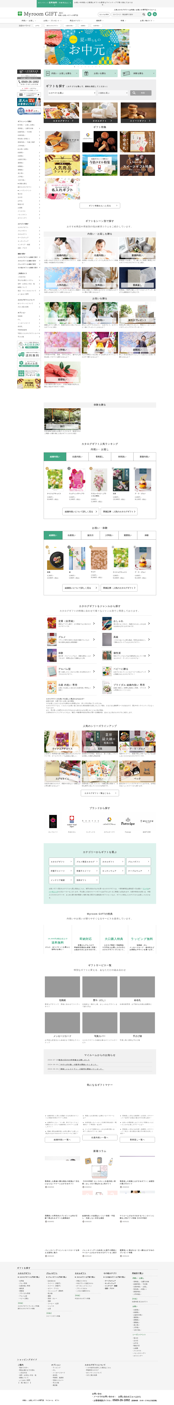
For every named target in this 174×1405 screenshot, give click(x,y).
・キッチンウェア (109, 1283)
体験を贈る (138, 73)
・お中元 (135, 1343)
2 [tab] (78, 67)
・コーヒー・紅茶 (52, 1303)
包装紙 (20, 316)
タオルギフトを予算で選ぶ (86, 1277)
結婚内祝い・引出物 (25, 132)
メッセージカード (24, 323)
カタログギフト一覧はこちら (98, 793)
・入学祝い (136, 1327)
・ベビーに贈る (23, 1298)
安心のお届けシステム (25, 280)
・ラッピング (55, 1367)
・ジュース (50, 1306)
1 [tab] (74, 67)
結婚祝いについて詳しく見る (78, 588)
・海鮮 (48, 1301)
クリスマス (21, 211)
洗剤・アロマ (22, 248)
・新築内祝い (136, 1291)
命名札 (20, 326)
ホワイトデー (22, 218)
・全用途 (21, 1281)
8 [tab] (99, 67)
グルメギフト (22, 231)
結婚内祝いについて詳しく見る (79, 512)
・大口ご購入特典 (91, 1375)
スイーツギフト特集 (53, 1316)
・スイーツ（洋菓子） (54, 1283)
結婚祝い (83, 25)
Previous (44, 47)
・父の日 (135, 1341)
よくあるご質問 (23, 294)
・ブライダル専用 (24, 1293)
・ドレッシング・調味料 (54, 1291)
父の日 (20, 197)
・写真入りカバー (57, 1380)
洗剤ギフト (82, 880)
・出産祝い (136, 1310)
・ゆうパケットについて (93, 1373)
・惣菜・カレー (51, 1298)
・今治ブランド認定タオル (84, 1283)
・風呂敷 (54, 1385)
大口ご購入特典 (23, 307)
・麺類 (48, 1296)
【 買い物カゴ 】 (25, 1383)
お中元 (37, 25)
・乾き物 (49, 1293)
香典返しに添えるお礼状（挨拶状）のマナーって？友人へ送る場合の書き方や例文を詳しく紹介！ (137, 1131)
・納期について (23, 1378)
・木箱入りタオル (81, 1281)
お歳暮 (20, 208)
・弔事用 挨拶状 (57, 1378)
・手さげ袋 (55, 1383)
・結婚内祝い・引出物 (139, 1284)
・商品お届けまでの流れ (26, 1370)
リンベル (146, 889)
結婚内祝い (55, 457)
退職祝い (21, 170)
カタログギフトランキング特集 (28, 1306)
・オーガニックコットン (83, 1286)
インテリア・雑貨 (24, 244)
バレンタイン (22, 214)
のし (19, 319)
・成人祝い (136, 1325)
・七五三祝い (136, 1330)
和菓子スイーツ (84, 871)
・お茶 (48, 1309)
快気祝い (122, 457)
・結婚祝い (136, 1312)
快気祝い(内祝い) (23, 139)
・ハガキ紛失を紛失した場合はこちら (98, 1367)
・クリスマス (136, 1351)
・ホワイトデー (137, 1356)
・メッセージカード (58, 1373)
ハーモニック (53, 892)
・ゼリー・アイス (52, 1288)
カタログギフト (23, 227)
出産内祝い (96, 25)
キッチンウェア (23, 241)
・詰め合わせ (51, 1281)
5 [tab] (89, 67)
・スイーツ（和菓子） (54, 1286)
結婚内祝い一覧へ (62, 1140)
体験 (147, 535)
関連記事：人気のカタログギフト (118, 512)
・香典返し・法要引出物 (140, 1281)
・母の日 (135, 1338)
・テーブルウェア (109, 1281)
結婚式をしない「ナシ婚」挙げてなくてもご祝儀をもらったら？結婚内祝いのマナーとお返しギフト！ (62, 1125)
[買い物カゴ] (155, 14)
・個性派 (21, 1288)
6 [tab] (92, 67)
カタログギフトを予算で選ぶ (30, 1277)
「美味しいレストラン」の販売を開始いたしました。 (81, 1069)
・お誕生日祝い (137, 1315)
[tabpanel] (87, 47)
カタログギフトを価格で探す (28, 257)
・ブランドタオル (81, 1288)
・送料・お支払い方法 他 (27, 1375)
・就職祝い (136, 1320)
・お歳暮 (135, 1348)
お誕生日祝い (70, 25)
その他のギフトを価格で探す (28, 267)
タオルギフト (22, 234)
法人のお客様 (104, 14)
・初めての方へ (23, 1367)
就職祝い (21, 166)
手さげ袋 (21, 337)
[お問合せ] (29, 81)
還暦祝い (21, 163)
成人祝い (21, 173)
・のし (53, 1370)
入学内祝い (21, 146)
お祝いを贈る (100, 73)
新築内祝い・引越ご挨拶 (26, 142)
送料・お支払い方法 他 (26, 284)
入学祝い (21, 177)
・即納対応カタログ (92, 1370)
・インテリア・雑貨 (110, 1286)
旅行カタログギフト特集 (26, 1308)
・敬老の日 (136, 1346)
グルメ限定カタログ (86, 862)
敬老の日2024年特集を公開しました (74, 1060)
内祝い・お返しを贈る (61, 73)
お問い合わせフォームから (129, 1397)
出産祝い (21, 156)
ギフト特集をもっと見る (100, 206)
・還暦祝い (136, 1317)
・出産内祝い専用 (24, 1286)
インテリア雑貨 (58, 880)
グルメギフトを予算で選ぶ (57, 1277)
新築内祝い (145, 457)
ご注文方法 (21, 277)
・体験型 (21, 1291)
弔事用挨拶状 (22, 330)
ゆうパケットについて (25, 303)
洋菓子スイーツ (58, 871)
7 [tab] (96, 67)
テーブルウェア (23, 237)
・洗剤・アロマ (108, 1288)
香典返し (100, 457)
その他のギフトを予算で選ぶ (115, 1277)
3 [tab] (81, 67)
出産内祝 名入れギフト (140, 1302)
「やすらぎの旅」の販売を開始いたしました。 (78, 1064)
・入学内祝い (136, 1294)
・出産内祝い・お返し (139, 1287)
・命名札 (54, 1375)
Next (129, 47)
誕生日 (90, 535)
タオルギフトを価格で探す (27, 261)
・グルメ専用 (22, 1283)
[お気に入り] (149, 14)
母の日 (20, 194)
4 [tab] (85, 67)
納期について (22, 287)
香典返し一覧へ (137, 1140)
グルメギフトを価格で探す (27, 264)
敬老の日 (21, 204)
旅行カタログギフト (52, 25)
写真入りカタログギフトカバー (28, 333)
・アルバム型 (22, 1296)
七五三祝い (21, 180)
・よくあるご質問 (24, 1380)
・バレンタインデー (139, 1353)
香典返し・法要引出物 (25, 128)
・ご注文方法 (22, 1373)
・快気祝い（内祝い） (139, 1289)
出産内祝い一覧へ (99, 1138)
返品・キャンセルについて (27, 291)
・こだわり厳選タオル (82, 1291)
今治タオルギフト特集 (82, 1298)
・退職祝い (136, 1322)
